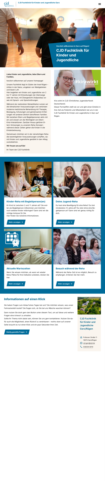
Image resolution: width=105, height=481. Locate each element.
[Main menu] (99, 4)
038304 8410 (88, 347)
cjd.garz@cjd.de (89, 343)
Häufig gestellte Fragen (15, 332)
